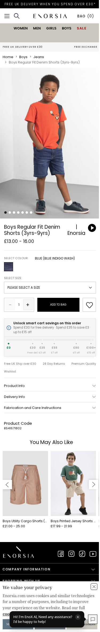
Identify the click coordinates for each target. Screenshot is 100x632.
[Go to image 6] (26, 212)
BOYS (66, 28)
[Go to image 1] (5, 212)
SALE (81, 28)
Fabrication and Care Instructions (32, 407)
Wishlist (10, 371)
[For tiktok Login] (82, 554)
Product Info (14, 385)
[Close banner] (94, 586)
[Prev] (7, 484)
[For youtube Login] (93, 554)
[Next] (93, 484)
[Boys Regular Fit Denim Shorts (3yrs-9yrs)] (50, 143)
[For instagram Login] (71, 554)
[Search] (16, 15)
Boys (23, 56)
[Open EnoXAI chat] (92, 619)
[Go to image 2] (9, 212)
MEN (37, 28)
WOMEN (21, 28)
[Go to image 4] (18, 212)
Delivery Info (14, 396)
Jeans (38, 56)
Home (8, 56)
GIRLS (51, 28)
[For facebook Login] (61, 554)
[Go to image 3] (14, 212)
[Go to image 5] (22, 212)
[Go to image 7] (31, 212)
